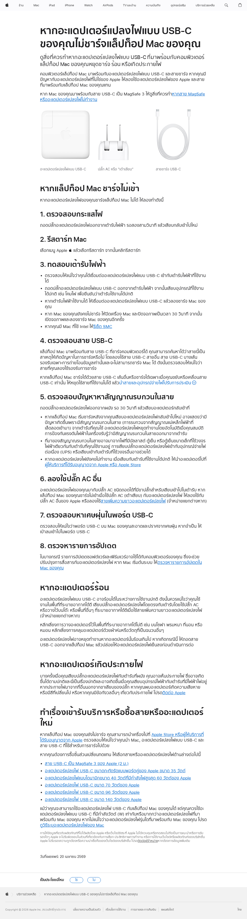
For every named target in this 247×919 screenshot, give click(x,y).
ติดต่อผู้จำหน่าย (148, 840)
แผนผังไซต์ (167, 909)
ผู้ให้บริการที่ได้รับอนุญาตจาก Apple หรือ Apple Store (93, 465)
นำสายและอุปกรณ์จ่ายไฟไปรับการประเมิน (155, 383)
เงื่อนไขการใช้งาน (116, 909)
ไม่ (94, 880)
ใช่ (76, 880)
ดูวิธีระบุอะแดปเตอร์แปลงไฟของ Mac (72, 825)
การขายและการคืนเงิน (143, 909)
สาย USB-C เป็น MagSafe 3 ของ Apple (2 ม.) (87, 763)
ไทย (240, 909)
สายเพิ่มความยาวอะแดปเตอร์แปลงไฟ (133, 501)
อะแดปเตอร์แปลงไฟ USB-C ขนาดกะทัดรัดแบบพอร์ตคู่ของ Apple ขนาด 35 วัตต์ (115, 771)
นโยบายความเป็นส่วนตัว (87, 909)
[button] (226, 5)
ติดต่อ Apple (173, 693)
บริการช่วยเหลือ (26, 894)
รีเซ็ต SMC (102, 326)
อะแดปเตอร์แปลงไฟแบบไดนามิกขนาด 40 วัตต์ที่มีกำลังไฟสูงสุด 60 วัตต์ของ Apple (118, 778)
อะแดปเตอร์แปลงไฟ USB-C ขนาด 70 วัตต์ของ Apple (92, 785)
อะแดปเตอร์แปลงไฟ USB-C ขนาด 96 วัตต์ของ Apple (92, 792)
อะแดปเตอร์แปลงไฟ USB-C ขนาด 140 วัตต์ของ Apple (93, 799)
